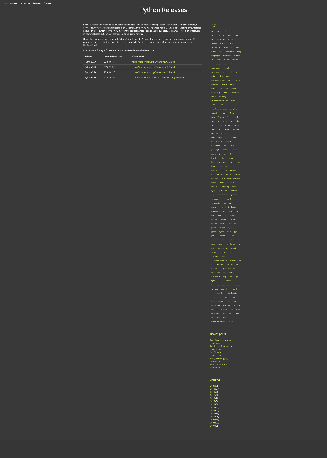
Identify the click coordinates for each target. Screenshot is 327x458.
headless (214, 133)
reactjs (220, 244)
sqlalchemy (215, 273)
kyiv (230, 162)
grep (213, 129)
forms (229, 117)
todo (219, 281)
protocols (232, 223)
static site (232, 273)
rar (240, 240)
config (225, 72)
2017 (212, 395)
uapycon (225, 285)
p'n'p (231, 203)
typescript (215, 285)
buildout (237, 56)
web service (215, 305)
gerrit (225, 121)
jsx (225, 154)
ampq (230, 39)
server (223, 252)
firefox (232, 113)
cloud (237, 64)
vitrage (213, 297)
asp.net (231, 43)
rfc (239, 244)
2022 (212, 385)
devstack (214, 84)
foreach (221, 117)
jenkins (234, 150)
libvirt (213, 166)
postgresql (233, 219)
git (231, 121)
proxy (213, 228)
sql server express (228, 268)
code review (215, 68)
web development (218, 301)
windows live (235, 309)
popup (223, 219)
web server (232, 301)
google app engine (232, 125)
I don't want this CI (219, 364)
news (234, 187)
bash (221, 52)
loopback (223, 170)
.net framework (222, 31)
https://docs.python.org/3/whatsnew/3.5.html (153, 61)
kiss (223, 158)
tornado (228, 281)
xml (212, 318)
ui (232, 285)
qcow (231, 236)
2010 (212, 416)
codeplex (227, 68)
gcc (218, 121)
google (219, 125)
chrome (235, 60)
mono (222, 182)
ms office (230, 182)
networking (225, 187)
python (214, 236)
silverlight (214, 256)
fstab (236, 117)
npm (220, 191)
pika (219, 215)
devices (237, 80)
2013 (212, 407)
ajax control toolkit (218, 39)
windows (224, 309)
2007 (212, 425)
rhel (212, 248)
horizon (224, 133)
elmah (213, 97)
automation (227, 47)
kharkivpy (214, 158)
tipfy (213, 281)
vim (212, 293)
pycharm (231, 228)
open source (222, 195)
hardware (236, 129)
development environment (221, 80)
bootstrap (227, 56)
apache (222, 43)
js (219, 154)
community (215, 72)
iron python (215, 146)
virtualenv (220, 293)
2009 (212, 419)
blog (239, 52)
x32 (224, 313)
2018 (212, 392)
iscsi (232, 146)
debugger (234, 72)
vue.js (227, 297)
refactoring (231, 244)
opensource (215, 199)
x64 (230, 313)
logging (214, 170)
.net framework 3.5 (218, 35)
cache (219, 60)
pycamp (222, 228)
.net (212, 31)
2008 (212, 422)
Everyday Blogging (219, 358)
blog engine (215, 56)
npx (226, 191)
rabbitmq (232, 240)
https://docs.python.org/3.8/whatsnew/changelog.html (158, 77)
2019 (212, 389)
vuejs (234, 297)
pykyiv (221, 232)
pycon (213, 232)
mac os (220, 174)
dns (226, 88)
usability (235, 289)
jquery (213, 154)
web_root (226, 305)
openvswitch (215, 203)
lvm (212, 174)
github (238, 121)
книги (231, 322)
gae (212, 121)
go (212, 125)
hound (232, 133)
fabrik (225, 113)
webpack (236, 305)
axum (237, 47)
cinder (218, 64)
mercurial (237, 174)
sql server (215, 268)
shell (230, 252)
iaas (226, 137)
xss (218, 318)
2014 (212, 404)
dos (225, 92)
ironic (225, 146)
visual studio (232, 293)
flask (213, 117)
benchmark (230, 52)
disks (232, 84)
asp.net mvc (215, 47)
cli (231, 64)
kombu (230, 158)
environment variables (219, 101)
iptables (228, 142)
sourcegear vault (217, 264)
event (213, 105)
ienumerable (235, 137)
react (213, 244)
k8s (230, 154)
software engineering (219, 260)
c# (212, 60)
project (222, 223)
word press (215, 313)
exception (233, 109)
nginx (213, 191)
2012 (212, 410)
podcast (214, 219)
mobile (214, 182)
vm (221, 297)
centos (226, 60)
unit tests (214, 289)
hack (219, 129)
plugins (232, 215)
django (214, 88)
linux (220, 166)
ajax (236, 35)
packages (214, 207)
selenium (214, 252)
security (234, 248)
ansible (214, 43)
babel (213, 52)
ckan (225, 64)
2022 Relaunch (217, 352)
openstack (227, 199)
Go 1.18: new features (220, 340)
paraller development (229, 207)
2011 (212, 413)
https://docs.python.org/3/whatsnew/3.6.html (153, 67)
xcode (237, 313)
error (233, 101)
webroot (214, 309)
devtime (224, 84)
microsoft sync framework (231, 178)
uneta (238, 285)
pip (225, 215)
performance (234, 211)
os (225, 203)
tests (230, 277)
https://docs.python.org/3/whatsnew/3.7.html (153, 72)
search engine (223, 248)
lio (226, 166)
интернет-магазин (218, 322)
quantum (214, 240)
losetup (233, 170)
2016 (212, 398)
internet (219, 142)
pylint (229, 232)
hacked (227, 129)
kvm (224, 162)
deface (213, 76)
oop (212, 195)
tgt (237, 277)
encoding (222, 97)
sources (230, 264)
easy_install (234, 92)
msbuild (214, 187)
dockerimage (216, 92)
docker (233, 88)
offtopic (234, 191)
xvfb (224, 318)
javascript (225, 150)
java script (215, 150)
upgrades (224, 289)
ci (212, 64)
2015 (212, 401)
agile (230, 35)
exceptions (215, 113)
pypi (235, 232)
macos (228, 174)
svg (224, 277)
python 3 (223, 236)
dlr (221, 88)
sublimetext (215, 277)
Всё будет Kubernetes (221, 346)
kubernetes (215, 162)
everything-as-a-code (219, 109)
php (212, 215)
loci (232, 166)
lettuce (237, 162)
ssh (224, 273)
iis (212, 142)
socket (224, 256)
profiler (214, 223)
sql (237, 264)
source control (235, 260)
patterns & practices (218, 211)
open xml (233, 195)
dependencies (225, 76)
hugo (220, 137)
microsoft (214, 178)
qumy (223, 240)
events (221, 105)
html (213, 137)
